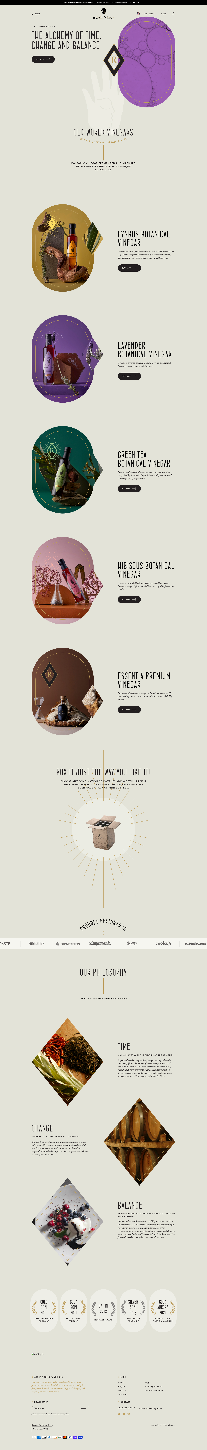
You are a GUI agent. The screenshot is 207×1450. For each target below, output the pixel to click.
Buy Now (40, 59)
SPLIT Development (167, 1425)
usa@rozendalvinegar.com (150, 1408)
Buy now (126, 268)
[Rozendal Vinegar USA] (103, 14)
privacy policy (63, 1414)
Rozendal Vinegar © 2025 (43, 1425)
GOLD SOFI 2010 (44, 1307)
